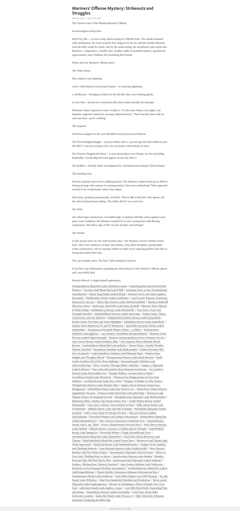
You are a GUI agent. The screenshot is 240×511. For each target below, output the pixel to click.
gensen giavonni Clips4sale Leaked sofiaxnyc (138, 460)
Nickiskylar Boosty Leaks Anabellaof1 (144, 321)
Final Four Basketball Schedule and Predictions (124, 480)
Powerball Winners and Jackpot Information (114, 416)
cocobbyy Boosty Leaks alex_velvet (103, 381)
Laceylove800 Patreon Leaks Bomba (132, 456)
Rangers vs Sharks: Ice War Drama (143, 381)
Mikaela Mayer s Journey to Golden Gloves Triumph (118, 428)
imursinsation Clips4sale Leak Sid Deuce (131, 452)
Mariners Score (78, 18)
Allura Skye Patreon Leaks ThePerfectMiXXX (121, 302)
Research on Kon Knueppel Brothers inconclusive (98, 468)
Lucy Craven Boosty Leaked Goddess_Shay (95, 341)
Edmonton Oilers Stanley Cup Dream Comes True (99, 401)
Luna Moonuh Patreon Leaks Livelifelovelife (123, 448)
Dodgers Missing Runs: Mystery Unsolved (95, 464)
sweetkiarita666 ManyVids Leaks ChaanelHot (96, 436)
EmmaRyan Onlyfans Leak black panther (115, 349)
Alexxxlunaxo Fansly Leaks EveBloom (92, 476)
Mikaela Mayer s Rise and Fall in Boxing (110, 408)
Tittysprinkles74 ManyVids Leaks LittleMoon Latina (99, 286)
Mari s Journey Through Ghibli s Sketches (116, 365)
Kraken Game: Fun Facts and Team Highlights (96, 321)
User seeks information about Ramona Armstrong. (119, 369)
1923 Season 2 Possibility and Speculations (124, 333)
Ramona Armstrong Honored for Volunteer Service (137, 337)
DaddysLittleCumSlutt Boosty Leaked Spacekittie (134, 317)
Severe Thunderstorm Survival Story (121, 424)
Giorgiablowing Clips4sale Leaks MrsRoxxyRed (140, 396)
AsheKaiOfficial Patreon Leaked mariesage (117, 313)
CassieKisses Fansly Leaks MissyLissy (91, 377)
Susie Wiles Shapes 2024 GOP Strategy (136, 476)
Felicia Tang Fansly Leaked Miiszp (107, 294)
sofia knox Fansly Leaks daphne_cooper (101, 488)
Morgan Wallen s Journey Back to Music (131, 373)
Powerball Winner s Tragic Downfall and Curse (125, 432)
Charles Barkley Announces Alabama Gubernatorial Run (127, 472)
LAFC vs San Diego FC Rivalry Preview (105, 412)
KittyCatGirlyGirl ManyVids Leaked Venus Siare (108, 440)
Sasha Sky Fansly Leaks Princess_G (114, 495)
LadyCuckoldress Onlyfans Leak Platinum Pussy (117, 353)
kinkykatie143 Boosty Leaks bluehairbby (112, 309)
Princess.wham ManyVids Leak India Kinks (121, 393)
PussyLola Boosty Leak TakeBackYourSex (116, 444)
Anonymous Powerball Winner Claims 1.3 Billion (114, 329)
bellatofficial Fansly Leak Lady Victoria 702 (111, 389)
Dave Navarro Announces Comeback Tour (122, 420)
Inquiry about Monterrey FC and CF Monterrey (97, 325)
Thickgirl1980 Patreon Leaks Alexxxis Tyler (95, 385)
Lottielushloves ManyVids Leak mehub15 (105, 345)
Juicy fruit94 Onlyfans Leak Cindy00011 (141, 464)
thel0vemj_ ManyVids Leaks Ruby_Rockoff (116, 305)
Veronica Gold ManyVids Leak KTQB (103, 290)
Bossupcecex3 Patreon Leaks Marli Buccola (130, 357)
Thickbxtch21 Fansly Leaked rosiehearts (107, 297)
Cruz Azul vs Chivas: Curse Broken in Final (111, 404)
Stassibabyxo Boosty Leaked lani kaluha (108, 492)
